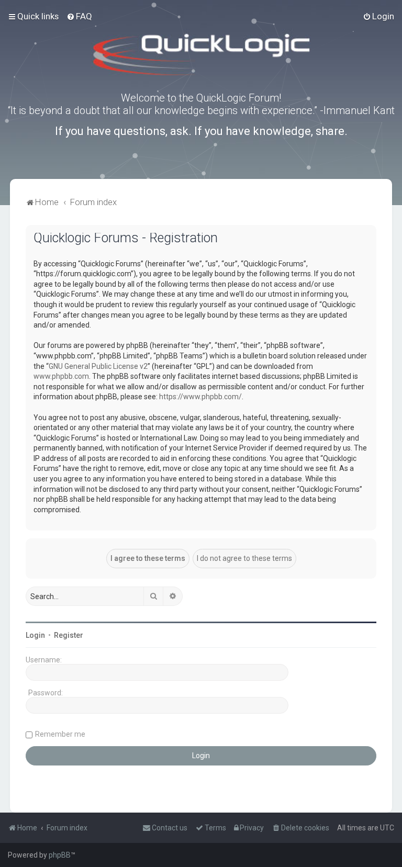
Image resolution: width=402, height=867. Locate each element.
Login (35, 635)
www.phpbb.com (61, 376)
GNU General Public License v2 (98, 366)
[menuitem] (79, 16)
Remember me (60, 734)
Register (68, 635)
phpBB (60, 855)
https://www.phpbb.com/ (200, 396)
